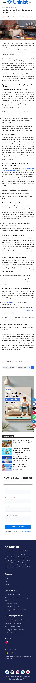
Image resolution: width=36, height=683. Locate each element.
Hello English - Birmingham (13, 623)
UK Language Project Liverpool (14, 630)
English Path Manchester (13, 626)
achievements (8, 313)
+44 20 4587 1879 (10, 649)
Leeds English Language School (15, 633)
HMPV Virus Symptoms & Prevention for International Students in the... (22, 450)
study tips (30, 311)
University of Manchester (13, 594)
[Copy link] (34, 399)
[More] (27, 361)
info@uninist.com (10, 653)
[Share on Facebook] (34, 404)
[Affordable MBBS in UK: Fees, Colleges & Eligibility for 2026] (7, 443)
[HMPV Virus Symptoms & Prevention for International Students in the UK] (7, 451)
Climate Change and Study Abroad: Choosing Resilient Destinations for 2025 (21, 458)
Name (7, 489)
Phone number (10, 498)
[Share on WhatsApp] (34, 417)
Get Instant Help (18, 527)
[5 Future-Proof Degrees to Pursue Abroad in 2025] (7, 467)
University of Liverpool (12, 606)
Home (3, 7)
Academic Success (11, 7)
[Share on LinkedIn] (34, 421)
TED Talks (9, 302)
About (6, 578)
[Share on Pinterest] (34, 413)
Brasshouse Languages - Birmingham (17, 620)
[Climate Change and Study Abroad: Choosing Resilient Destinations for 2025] (7, 459)
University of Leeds (11, 603)
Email (7, 506)
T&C (21, 531)
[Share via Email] (34, 426)
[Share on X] (34, 408)
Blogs (6, 581)
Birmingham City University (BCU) (15, 610)
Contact (7, 584)
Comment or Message (12, 515)
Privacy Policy (28, 531)
